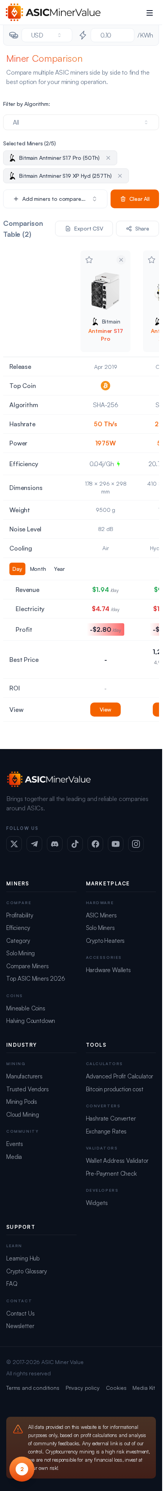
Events (14, 1144)
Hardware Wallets (108, 970)
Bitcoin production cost (114, 1089)
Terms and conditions (32, 1387)
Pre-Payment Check (111, 1173)
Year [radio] (59, 568)
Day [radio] (17, 568)
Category (18, 940)
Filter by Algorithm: (26, 103)
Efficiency (18, 927)
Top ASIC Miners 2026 (35, 978)
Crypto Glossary (26, 1271)
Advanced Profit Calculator (119, 1076)
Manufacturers (24, 1076)
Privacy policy (83, 1387)
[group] (38, 569)
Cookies (116, 1387)
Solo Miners (100, 927)
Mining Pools (21, 1101)
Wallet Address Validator (117, 1160)
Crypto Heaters (105, 940)
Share (142, 228)
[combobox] (46, 35)
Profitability (19, 915)
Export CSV (88, 228)
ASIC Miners (101, 915)
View (105, 709)
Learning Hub (23, 1258)
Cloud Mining (22, 1114)
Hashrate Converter (111, 1118)
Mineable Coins (25, 1008)
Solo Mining (20, 953)
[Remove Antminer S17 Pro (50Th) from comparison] (121, 260)
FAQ (12, 1283)
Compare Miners (27, 966)
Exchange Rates (106, 1131)
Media (14, 1156)
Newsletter (20, 1326)
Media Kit (143, 1387)
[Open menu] (149, 12)
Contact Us (20, 1313)
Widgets (97, 1203)
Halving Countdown (30, 1020)
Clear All (139, 198)
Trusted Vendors (27, 1089)
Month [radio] (38, 568)
